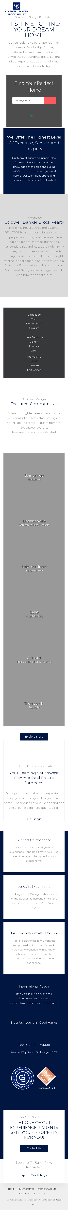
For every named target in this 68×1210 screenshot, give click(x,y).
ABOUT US (24, 1193)
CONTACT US (39, 1193)
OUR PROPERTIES (26, 1189)
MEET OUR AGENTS (47, 1189)
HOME (11, 1189)
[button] (34, 819)
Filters (32, 116)
